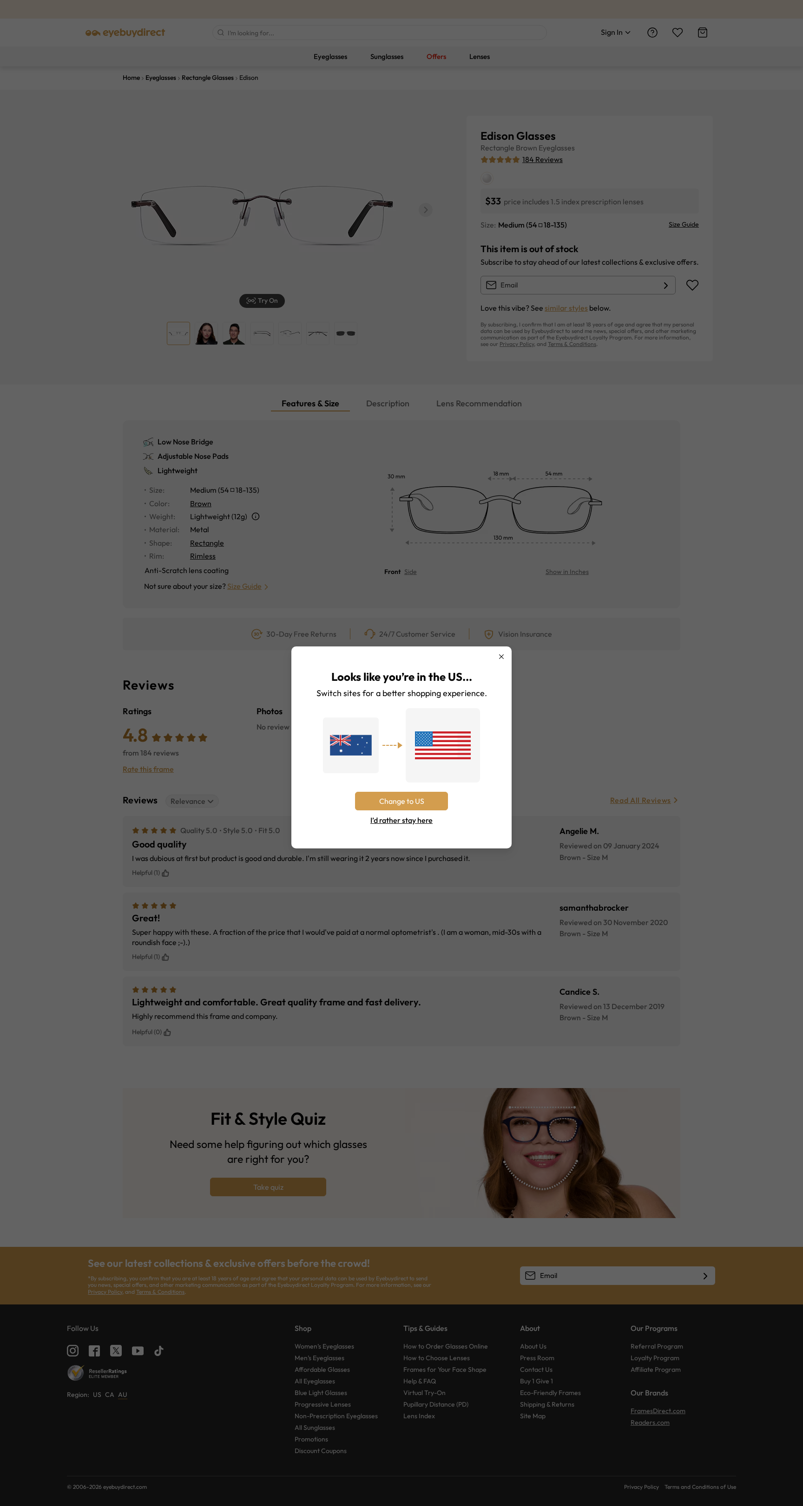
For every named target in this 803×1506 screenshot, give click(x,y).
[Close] (501, 657)
